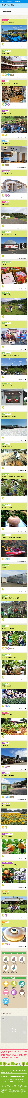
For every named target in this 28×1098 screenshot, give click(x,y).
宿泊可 (12, 74)
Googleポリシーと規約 (13, 1092)
